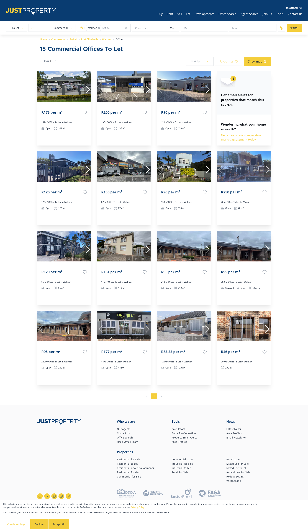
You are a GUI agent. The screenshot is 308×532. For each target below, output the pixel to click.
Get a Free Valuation (184, 433)
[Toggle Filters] (281, 28)
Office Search (125, 437)
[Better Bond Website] (181, 494)
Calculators (178, 429)
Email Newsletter (236, 437)
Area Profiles (179, 441)
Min (186, 28)
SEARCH (294, 28)
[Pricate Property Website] (153, 493)
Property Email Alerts (184, 437)
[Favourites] (85, 112)
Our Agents (123, 429)
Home (43, 39)
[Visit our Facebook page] (40, 496)
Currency (140, 28)
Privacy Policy (137, 507)
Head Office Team (127, 441)
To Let (73, 39)
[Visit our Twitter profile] (47, 496)
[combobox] (117, 28)
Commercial (58, 39)
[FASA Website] (210, 494)
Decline (39, 524)
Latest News (233, 429)
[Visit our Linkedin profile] (54, 496)
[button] (98, 28)
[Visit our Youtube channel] (68, 496)
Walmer (106, 39)
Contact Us (123, 433)
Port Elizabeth (89, 39)
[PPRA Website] (126, 494)
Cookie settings (16, 524)
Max (234, 28)
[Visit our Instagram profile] (61, 496)
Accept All (59, 524)
